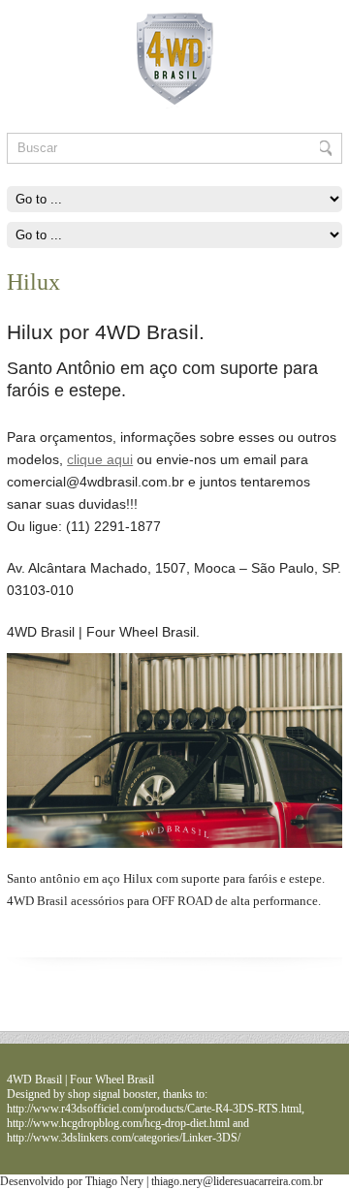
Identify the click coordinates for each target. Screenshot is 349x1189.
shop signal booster (112, 1094)
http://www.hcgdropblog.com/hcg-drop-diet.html (118, 1123)
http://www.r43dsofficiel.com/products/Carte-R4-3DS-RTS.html (154, 1108)
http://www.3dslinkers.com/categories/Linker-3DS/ (123, 1137)
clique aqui (100, 459)
